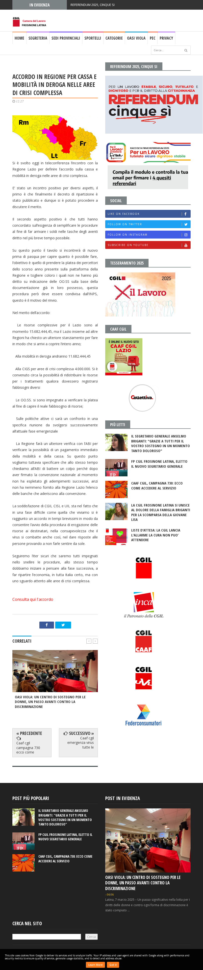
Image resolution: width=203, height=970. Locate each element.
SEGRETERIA (37, 38)
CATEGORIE (114, 38)
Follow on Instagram (128, 234)
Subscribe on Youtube (128, 245)
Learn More (95, 965)
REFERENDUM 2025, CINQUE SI (93, 4)
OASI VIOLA (136, 38)
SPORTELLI (92, 38)
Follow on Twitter (125, 224)
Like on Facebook (124, 214)
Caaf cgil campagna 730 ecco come (28, 747)
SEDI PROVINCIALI (65, 38)
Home (19, 38)
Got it (113, 965)
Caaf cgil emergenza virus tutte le (80, 742)
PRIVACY (166, 38)
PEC (152, 38)
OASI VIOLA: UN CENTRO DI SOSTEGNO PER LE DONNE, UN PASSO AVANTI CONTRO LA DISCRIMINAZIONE (142, 882)
